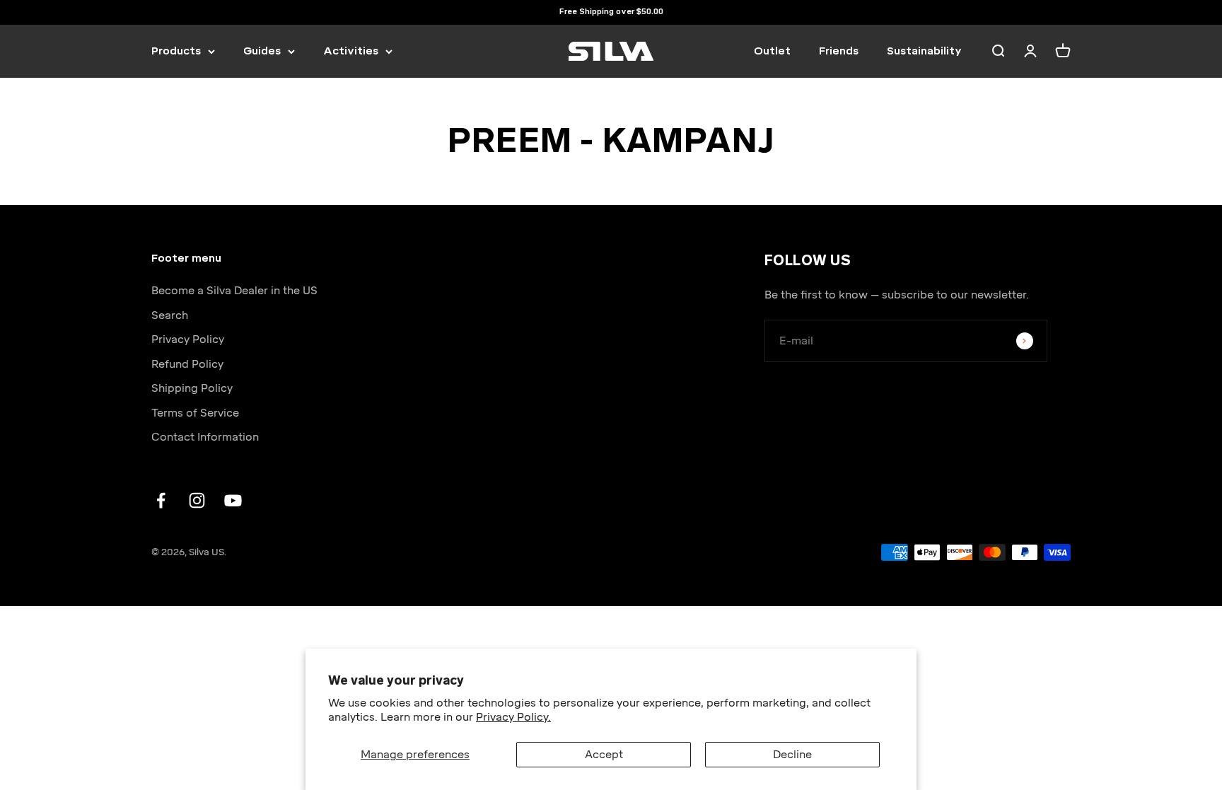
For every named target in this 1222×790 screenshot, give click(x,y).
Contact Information (205, 437)
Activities (350, 51)
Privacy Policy (187, 339)
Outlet (772, 51)
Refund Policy (187, 364)
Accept (604, 754)
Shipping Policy (192, 388)
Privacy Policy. (513, 717)
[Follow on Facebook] (160, 500)
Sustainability (924, 51)
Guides (262, 51)
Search (169, 315)
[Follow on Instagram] (196, 500)
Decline (792, 754)
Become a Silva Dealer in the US (234, 290)
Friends (839, 51)
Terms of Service (195, 413)
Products (176, 51)
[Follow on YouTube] (233, 500)
